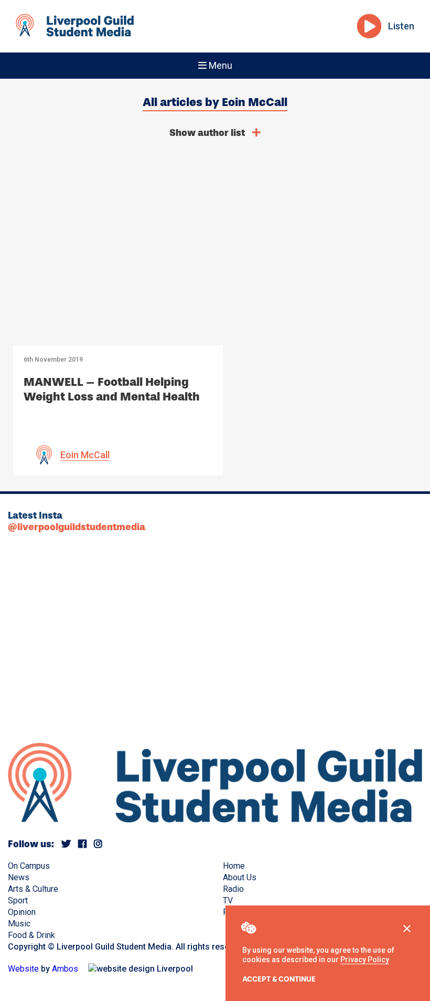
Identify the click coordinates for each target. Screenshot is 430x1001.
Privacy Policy (364, 959)
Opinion (22, 912)
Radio (233, 889)
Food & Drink (31, 935)
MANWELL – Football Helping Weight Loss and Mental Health (112, 389)
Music (19, 924)
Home (234, 866)
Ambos (65, 969)
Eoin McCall (85, 454)
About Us (239, 877)
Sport (18, 900)
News (18, 877)
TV (228, 900)
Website (23, 969)
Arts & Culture (33, 889)
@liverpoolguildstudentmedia (76, 527)
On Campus (29, 866)
